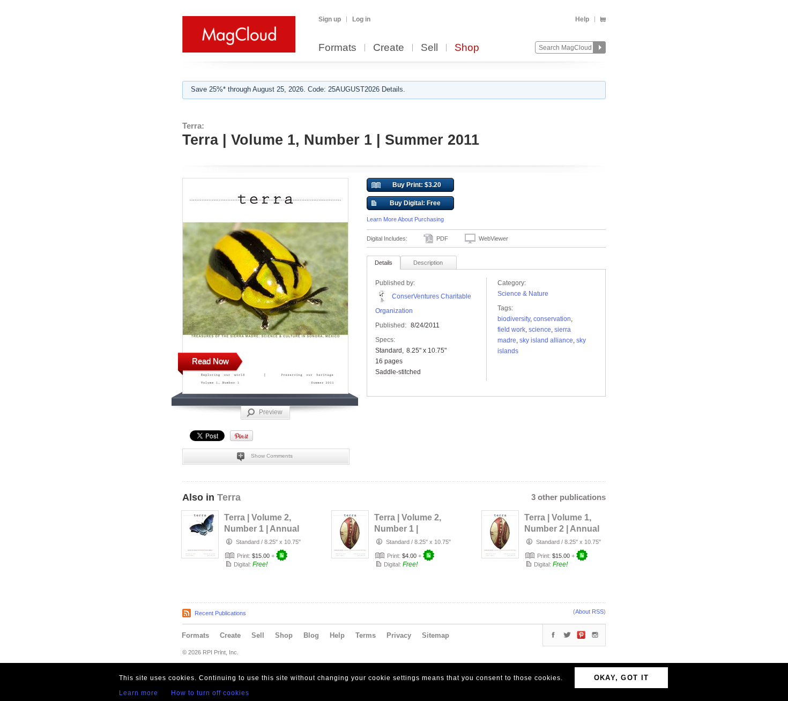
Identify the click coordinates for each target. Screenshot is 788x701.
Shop (467, 48)
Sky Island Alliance (546, 340)
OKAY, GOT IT (621, 678)
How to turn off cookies (210, 693)
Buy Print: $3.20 (416, 185)
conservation (552, 319)
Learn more (138, 693)
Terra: (193, 125)
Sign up (329, 19)
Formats (337, 48)
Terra (229, 497)
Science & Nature (522, 293)
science (540, 329)
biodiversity (513, 319)
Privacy (398, 635)
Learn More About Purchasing (405, 219)
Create (388, 48)
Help (582, 19)
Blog (311, 635)
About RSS (589, 611)
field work (511, 329)
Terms (365, 635)
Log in (361, 19)
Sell (429, 48)
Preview (271, 412)
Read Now (210, 361)
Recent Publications (220, 613)
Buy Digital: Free (415, 203)
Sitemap (435, 635)
